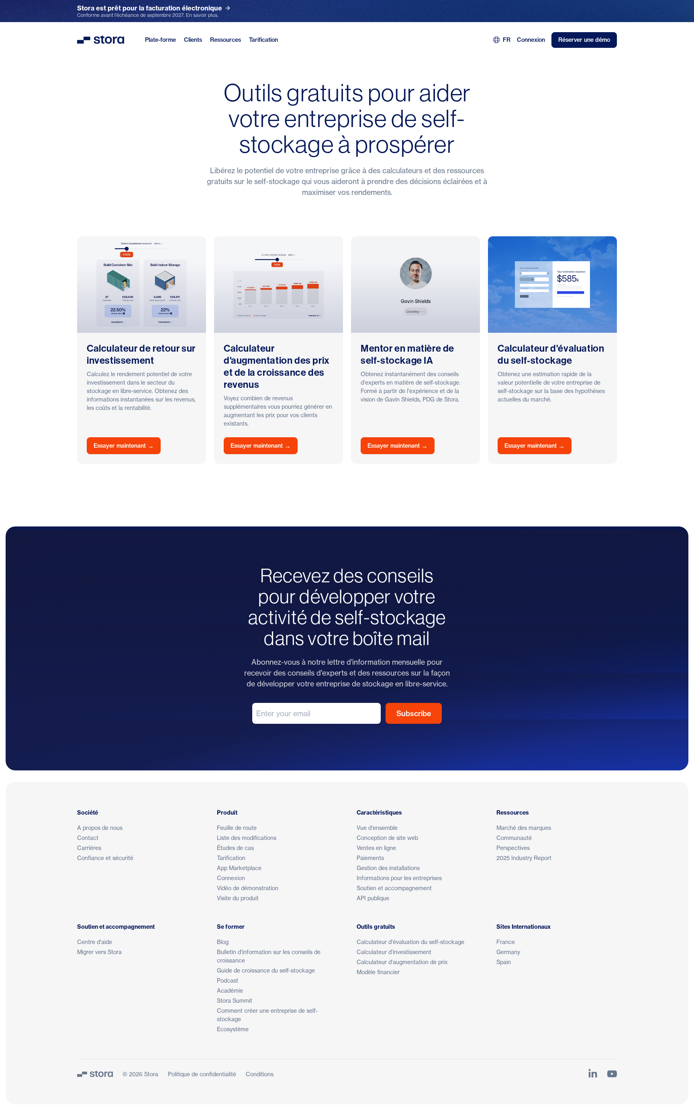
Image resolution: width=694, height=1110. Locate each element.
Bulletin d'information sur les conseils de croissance (268, 956)
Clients (193, 39)
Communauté (514, 837)
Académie (230, 990)
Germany (508, 951)
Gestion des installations (388, 867)
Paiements (370, 857)
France (505, 941)
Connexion (531, 39)
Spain (503, 961)
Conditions (260, 1074)
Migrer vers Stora (99, 951)
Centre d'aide (94, 941)
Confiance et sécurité (105, 857)
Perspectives (513, 847)
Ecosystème (233, 1029)
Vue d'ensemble (377, 827)
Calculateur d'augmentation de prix (402, 961)
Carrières (89, 847)
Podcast (227, 980)
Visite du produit (238, 898)
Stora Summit (234, 1000)
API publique (373, 898)
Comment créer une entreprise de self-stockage (267, 1014)
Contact (87, 837)
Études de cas (235, 847)
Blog (223, 941)
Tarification (263, 39)
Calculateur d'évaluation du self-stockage (410, 941)
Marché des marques (523, 827)
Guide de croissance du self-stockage (266, 970)
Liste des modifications (246, 837)
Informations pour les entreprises (399, 877)
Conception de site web (387, 837)
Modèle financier (378, 972)
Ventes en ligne (376, 847)
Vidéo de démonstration (247, 888)
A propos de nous (99, 827)
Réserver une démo (584, 39)
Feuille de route (237, 827)
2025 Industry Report (523, 857)
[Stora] (95, 1074)
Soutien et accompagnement (394, 888)
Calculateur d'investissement (394, 951)
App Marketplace (239, 867)
